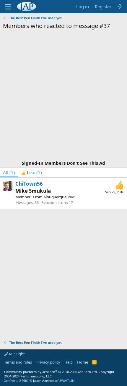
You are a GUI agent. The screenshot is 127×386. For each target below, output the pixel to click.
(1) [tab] (9, 172)
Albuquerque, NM (59, 196)
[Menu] (8, 7)
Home (82, 362)
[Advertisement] (63, 95)
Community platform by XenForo (51, 371)
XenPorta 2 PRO (16, 380)
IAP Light (16, 353)
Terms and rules (18, 362)
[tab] (31, 172)
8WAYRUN (66, 380)
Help (68, 362)
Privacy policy (48, 362)
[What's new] (120, 6)
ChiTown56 (29, 183)
